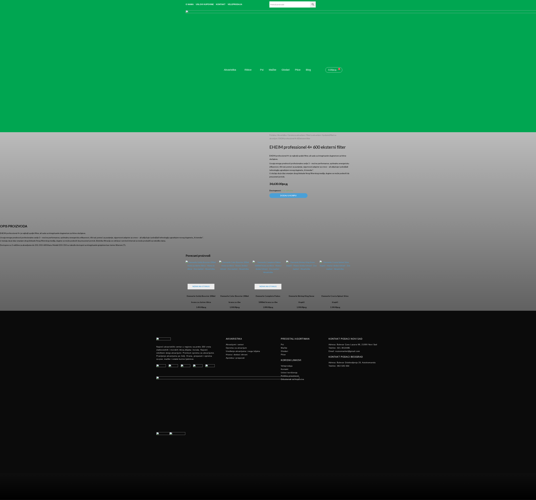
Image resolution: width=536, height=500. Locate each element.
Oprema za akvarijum (296, 135)
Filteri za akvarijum (313, 135)
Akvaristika (281, 135)
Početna (272, 135)
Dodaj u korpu (288, 195)
